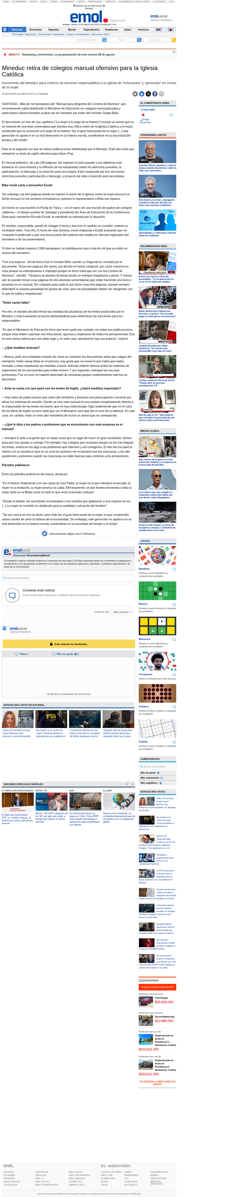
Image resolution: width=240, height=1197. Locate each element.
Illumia (107, 790)
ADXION (154, 1175)
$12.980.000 (164, 1021)
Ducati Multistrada (164, 1016)
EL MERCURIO (108, 1178)
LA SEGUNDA (130, 1181)
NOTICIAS (8, 1172)
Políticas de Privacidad (66, 1194)
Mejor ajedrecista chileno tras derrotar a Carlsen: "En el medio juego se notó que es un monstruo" (157, 314)
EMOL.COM (106, 1175)
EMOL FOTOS (42, 1181)
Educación (30, 34)
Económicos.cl (127, 2)
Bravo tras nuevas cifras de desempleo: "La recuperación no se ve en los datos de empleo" (156, 279)
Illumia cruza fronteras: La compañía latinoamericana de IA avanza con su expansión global (119, 817)
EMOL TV (39, 1178)
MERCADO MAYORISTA (156, 1182)
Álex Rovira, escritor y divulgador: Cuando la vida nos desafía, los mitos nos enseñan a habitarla (157, 203)
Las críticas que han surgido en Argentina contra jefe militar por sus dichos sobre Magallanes (156, 495)
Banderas (144, 568)
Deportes (54, 29)
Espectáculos (91, 29)
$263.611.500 (149, 1074)
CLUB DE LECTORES (111, 1172)
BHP (71, 790)
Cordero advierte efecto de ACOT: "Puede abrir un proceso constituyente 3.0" (157, 383)
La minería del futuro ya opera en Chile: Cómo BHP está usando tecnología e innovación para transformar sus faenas (84, 819)
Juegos (145, 541)
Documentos (44, 34)
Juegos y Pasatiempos (78, 34)
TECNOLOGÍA (10, 1185)
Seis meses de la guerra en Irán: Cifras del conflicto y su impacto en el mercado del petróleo (157, 462)
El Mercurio (19, 2)
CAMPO (128, 1172)
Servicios (143, 29)
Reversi (143, 604)
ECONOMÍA (9, 1175)
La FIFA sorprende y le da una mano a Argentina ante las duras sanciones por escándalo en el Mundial (157, 876)
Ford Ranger (161, 998)
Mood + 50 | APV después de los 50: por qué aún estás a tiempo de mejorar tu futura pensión (52, 817)
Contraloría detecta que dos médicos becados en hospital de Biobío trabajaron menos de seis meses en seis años (157, 911)
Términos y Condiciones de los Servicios (97, 1194)
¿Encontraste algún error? (72, 533)
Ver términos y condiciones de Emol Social (68, 694)
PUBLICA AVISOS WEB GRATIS (157, 987)
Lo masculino (148, 109)
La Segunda (159, 2)
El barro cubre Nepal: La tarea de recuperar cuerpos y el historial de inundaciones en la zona (157, 528)
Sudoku (143, 741)
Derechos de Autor (46, 1194)
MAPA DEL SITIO (77, 1185)
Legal (43, 2)
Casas (146, 2)
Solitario (144, 706)
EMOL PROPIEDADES (79, 1175)
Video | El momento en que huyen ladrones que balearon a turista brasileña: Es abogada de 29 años (157, 804)
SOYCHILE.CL (131, 1185)
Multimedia (58, 34)
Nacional (17, 29)
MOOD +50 (41, 790)
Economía (35, 29)
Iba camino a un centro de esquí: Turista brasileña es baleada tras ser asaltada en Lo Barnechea (156, 823)
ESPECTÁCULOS (12, 1181)
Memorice (144, 639)
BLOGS (104, 1181)
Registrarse (166, 20)
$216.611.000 (149, 1049)
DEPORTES (9, 1178)
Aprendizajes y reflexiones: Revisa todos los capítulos (157, 234)
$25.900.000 (164, 1002)
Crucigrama (145, 674)
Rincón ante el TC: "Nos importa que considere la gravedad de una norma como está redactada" (157, 418)
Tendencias (111, 29)
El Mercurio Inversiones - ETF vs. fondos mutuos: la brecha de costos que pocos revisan (17, 819)
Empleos (110, 2)
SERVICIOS (40, 1175)
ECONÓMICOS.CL (159, 1172)
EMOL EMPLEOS (77, 1178)
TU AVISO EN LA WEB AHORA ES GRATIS (158, 1083)
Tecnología (17, 34)
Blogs (33, 2)
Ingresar (155, 20)
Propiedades (95, 2)
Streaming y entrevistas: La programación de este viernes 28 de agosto (68, 54)
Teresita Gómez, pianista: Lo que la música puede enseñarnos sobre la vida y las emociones (157, 168)
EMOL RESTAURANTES (46, 1185)
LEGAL (104, 1185)
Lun (171, 2)
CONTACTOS (75, 1181)
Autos (81, 2)
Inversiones (67, 2)
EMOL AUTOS (75, 1172)
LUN (126, 1178)
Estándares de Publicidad (129, 1194)
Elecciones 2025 (100, 34)
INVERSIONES (131, 1175)
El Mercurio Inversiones (18, 790)
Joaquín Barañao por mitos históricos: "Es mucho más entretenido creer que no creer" (155, 348)
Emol (6, 2)
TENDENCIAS (41, 1172)
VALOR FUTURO (159, 1178)
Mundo (72, 29)
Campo (53, 2)
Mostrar (89, 8)
